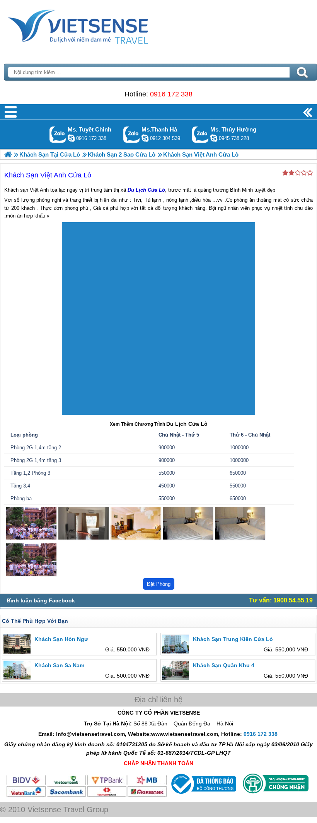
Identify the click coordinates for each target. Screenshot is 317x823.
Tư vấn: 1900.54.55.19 (281, 600)
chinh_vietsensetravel (71, 138)
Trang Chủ (97, 25)
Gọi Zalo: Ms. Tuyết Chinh (57, 134)
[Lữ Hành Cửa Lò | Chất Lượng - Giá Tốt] (8, 154)
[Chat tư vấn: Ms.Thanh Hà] (145, 138)
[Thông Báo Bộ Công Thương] (202, 796)
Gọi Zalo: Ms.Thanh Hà (131, 134)
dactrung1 (214, 138)
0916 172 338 (171, 94)
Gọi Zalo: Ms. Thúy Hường (200, 134)
